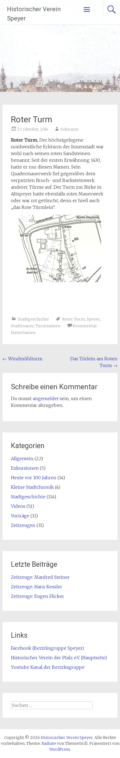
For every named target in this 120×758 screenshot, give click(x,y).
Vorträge (20, 516)
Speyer (93, 319)
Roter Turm (73, 319)
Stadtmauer (22, 325)
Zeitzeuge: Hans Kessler (36, 586)
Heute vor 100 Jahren (33, 477)
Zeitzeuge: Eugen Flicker (37, 596)
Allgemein (22, 458)
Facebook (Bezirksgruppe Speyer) (47, 648)
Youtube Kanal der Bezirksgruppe (48, 667)
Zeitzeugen (23, 525)
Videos (18, 506)
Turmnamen (47, 325)
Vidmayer (69, 129)
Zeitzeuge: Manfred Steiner (40, 577)
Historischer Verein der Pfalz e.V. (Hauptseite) (59, 657)
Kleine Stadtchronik (32, 487)
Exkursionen (25, 468)
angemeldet (46, 398)
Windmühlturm (22, 358)
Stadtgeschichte (33, 319)
